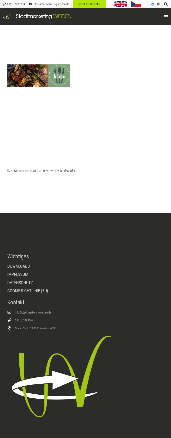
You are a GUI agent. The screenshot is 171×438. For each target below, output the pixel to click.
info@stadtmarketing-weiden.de (33, 312)
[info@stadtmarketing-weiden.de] (11, 312)
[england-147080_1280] (120, 4)
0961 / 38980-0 (24, 320)
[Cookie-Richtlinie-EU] (85, 291)
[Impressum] (85, 275)
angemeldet (25, 170)
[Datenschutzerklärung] (85, 284)
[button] (166, 17)
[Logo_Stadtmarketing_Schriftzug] (43, 17)
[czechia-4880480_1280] (136, 4)
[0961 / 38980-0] (11, 320)
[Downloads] (85, 266)
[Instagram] (159, 4)
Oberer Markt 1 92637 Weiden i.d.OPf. (36, 328)
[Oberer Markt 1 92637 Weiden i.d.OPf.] (11, 328)
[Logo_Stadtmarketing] (7, 17)
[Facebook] (153, 4)
